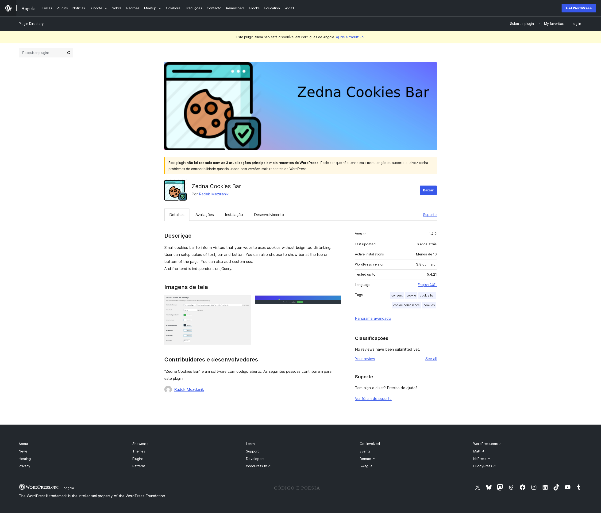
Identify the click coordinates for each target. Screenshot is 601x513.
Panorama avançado (373, 318)
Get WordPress (579, 8)
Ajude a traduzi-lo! (350, 37)
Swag (366, 466)
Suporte (430, 214)
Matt (478, 451)
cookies (429, 305)
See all (431, 358)
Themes (138, 451)
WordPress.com (487, 444)
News (23, 451)
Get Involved (370, 444)
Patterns (139, 466)
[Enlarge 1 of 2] (244, 301)
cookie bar (427, 295)
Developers (255, 459)
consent (397, 295)
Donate (367, 459)
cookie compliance (406, 305)
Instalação (234, 214)
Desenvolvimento (269, 214)
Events (365, 451)
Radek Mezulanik (214, 194)
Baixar (428, 190)
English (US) (427, 285)
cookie (411, 295)
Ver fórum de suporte (373, 398)
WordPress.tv (258, 466)
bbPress (481, 459)
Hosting (25, 459)
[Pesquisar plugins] (68, 52)
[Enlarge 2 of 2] (335, 301)
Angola (69, 488)
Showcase (140, 444)
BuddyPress (484, 466)
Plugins (137, 459)
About (23, 444)
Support (252, 451)
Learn (250, 444)
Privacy (24, 466)
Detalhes (177, 214)
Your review (365, 358)
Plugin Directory (31, 24)
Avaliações (205, 214)
